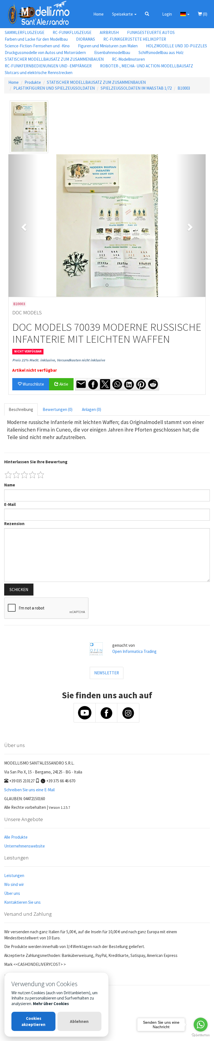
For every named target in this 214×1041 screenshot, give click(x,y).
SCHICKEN (18, 589)
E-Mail (10, 504)
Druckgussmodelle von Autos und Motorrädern (45, 52)
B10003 (183, 88)
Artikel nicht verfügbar (34, 370)
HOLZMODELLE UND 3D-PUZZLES (176, 45)
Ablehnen (79, 1021)
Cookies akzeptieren (33, 1021)
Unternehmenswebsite (24, 846)
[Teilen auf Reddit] (153, 384)
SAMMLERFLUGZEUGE (24, 32)
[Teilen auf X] (105, 384)
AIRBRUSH (109, 32)
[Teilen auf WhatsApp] (117, 384)
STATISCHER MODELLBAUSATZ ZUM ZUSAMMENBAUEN (54, 59)
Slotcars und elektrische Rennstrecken (38, 72)
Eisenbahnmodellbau (112, 52)
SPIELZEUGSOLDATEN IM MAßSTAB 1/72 (136, 88)
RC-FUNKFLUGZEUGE (72, 32)
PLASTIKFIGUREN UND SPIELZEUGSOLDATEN (54, 88)
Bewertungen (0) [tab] (57, 409)
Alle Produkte (16, 837)
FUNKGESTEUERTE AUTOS (151, 32)
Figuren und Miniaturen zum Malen (108, 45)
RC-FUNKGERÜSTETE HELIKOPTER (134, 39)
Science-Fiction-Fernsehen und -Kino (37, 45)
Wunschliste (33, 384)
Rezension (14, 523)
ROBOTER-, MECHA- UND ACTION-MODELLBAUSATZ (146, 65)
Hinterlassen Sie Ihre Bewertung (35, 461)
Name (9, 485)
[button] (147, 14)
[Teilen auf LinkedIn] (129, 384)
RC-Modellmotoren (128, 59)
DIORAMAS (85, 39)
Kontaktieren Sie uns (22, 902)
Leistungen (14, 875)
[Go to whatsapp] (201, 1025)
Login (167, 14)
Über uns (12, 893)
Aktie (63, 384)
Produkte (33, 82)
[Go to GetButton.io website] (201, 1035)
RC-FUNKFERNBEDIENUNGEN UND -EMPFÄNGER (48, 65)
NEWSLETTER (106, 672)
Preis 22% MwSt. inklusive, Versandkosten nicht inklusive (58, 360)
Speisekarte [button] (123, 14)
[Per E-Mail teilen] (81, 384)
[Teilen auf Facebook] (93, 384)
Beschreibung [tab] (21, 409)
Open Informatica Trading (134, 651)
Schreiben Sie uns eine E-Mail (29, 789)
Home (98, 14)
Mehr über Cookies (51, 1003)
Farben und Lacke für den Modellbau (36, 39)
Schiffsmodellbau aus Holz (161, 52)
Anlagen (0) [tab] (91, 409)
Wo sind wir (14, 884)
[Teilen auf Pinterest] (141, 384)
